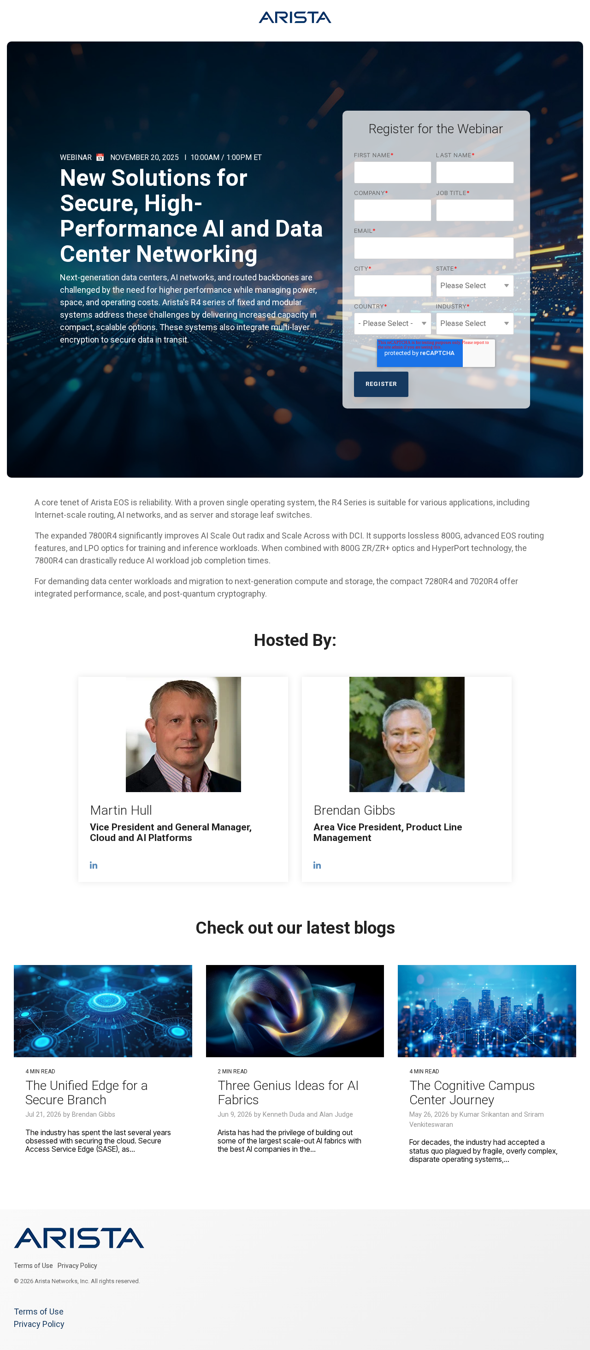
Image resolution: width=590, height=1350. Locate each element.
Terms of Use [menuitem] (33, 1265)
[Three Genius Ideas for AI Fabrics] (295, 1011)
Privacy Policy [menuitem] (77, 1265)
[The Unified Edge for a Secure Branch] (103, 1011)
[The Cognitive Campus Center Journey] (487, 1011)
